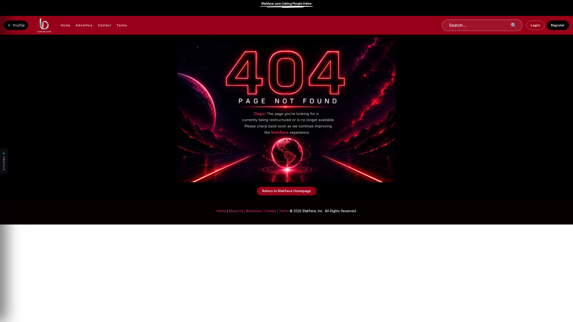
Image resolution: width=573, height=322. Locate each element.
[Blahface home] (44, 25)
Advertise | (255, 211)
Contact (104, 25)
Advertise (84, 25)
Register (558, 25)
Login (535, 25)
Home (65, 25)
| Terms (282, 211)
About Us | (237, 211)
